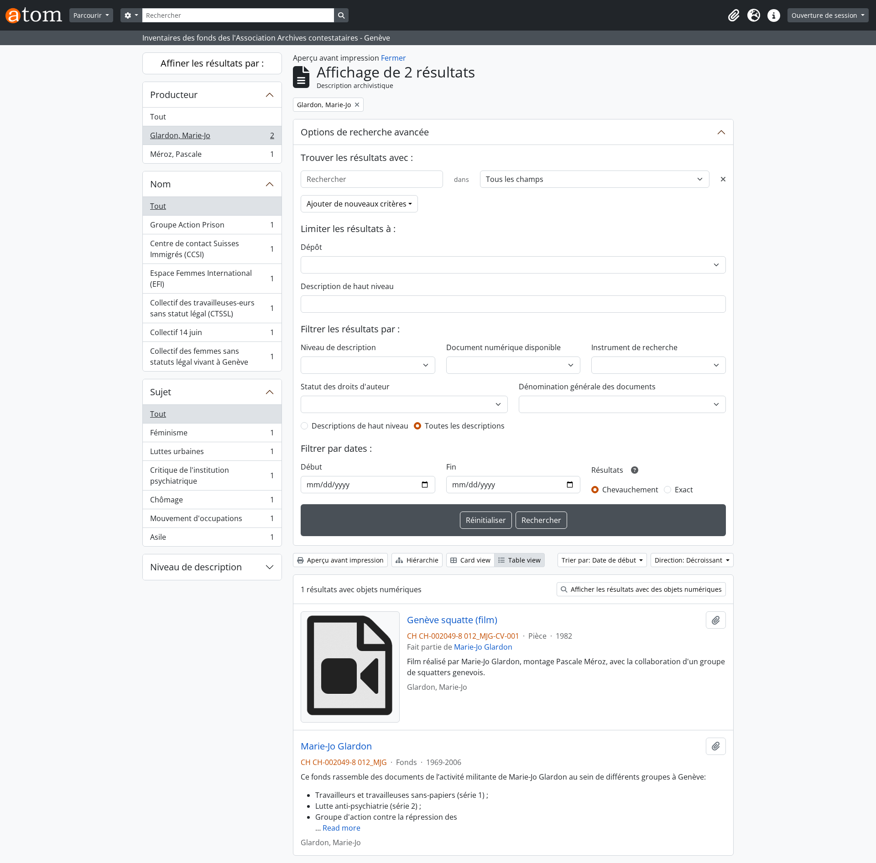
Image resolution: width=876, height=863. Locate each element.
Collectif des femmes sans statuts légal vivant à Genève (212, 356)
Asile (212, 539)
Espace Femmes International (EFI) (212, 278)
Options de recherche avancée (365, 132)
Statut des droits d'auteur (345, 387)
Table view (523, 560)
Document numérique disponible (503, 347)
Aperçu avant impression (344, 560)
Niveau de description (196, 567)
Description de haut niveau (347, 286)
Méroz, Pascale (212, 156)
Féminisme (212, 435)
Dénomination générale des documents (587, 387)
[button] (734, 15)
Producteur (174, 94)
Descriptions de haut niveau (360, 426)
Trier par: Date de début (600, 560)
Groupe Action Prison (212, 227)
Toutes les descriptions (465, 426)
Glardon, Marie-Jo (212, 137)
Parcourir (88, 15)
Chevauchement (630, 490)
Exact (684, 490)
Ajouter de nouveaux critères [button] (357, 204)
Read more (341, 828)
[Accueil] (37, 15)
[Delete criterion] (723, 179)
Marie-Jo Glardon (483, 647)
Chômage (212, 502)
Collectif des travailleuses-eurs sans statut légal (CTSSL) (212, 308)
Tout (158, 117)
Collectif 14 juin (212, 334)
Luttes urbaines (212, 453)
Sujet (160, 392)
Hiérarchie (421, 560)
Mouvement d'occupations (212, 520)
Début (311, 467)
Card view (474, 560)
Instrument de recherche (634, 347)
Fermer (393, 58)
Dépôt (311, 247)
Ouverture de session (825, 15)
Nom (160, 184)
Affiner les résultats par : (212, 63)
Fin (451, 467)
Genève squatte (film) (452, 620)
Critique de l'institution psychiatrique (212, 475)
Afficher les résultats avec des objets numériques (645, 589)
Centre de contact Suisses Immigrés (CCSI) (212, 248)
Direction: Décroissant (689, 560)
